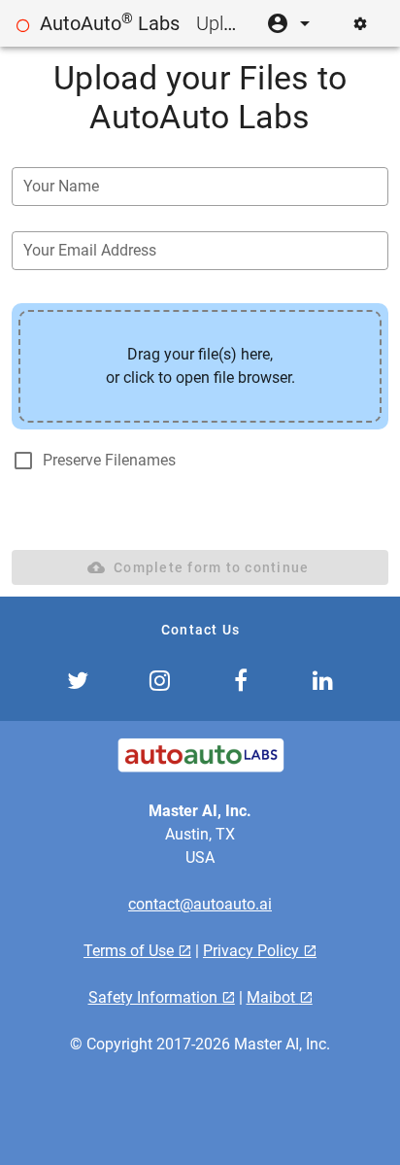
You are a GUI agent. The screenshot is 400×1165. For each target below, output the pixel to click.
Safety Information (154, 997)
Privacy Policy (253, 951)
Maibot (273, 997)
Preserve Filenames (109, 460)
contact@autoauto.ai (200, 904)
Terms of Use (130, 951)
